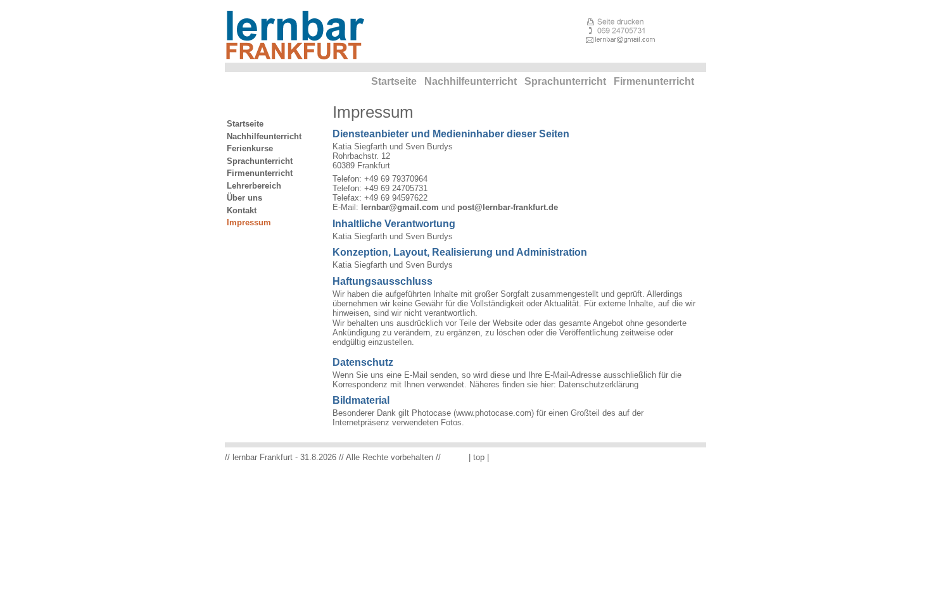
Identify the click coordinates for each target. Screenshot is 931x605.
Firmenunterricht (654, 81)
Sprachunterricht (565, 81)
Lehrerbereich (254, 185)
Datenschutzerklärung (598, 384)
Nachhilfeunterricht (470, 81)
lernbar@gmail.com (400, 207)
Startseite (394, 81)
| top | (479, 457)
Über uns (244, 198)
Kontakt (241, 210)
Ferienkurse (250, 148)
